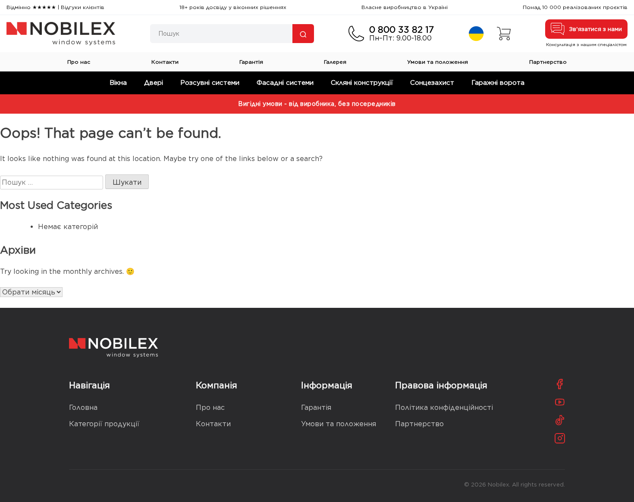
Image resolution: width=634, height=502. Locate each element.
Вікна (118, 83)
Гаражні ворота (497, 83)
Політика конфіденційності (444, 407)
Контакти (165, 62)
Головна (83, 407)
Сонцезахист (432, 83)
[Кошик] (504, 33)
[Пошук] (303, 33)
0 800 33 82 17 (401, 29)
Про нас (78, 62)
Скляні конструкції (362, 83)
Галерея (335, 62)
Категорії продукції (104, 424)
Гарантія (251, 62)
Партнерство (548, 62)
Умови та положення (437, 62)
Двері (153, 83)
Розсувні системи (209, 83)
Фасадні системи (285, 83)
